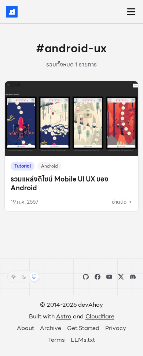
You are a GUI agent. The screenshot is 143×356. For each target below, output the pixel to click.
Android (49, 165)
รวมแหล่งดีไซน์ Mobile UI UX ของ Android (60, 183)
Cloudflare (99, 316)
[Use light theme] (13, 276)
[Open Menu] (131, 12)
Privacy (115, 328)
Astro (64, 316)
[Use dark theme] (23, 276)
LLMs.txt (83, 339)
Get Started (83, 328)
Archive (50, 328)
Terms (56, 339)
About (25, 328)
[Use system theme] (34, 276)
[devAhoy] (12, 12)
